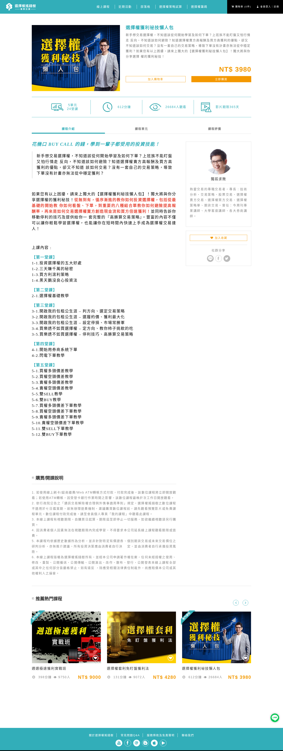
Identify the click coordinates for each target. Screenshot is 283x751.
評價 (214, 128)
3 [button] (144, 681)
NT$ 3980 (235, 69)
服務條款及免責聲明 (161, 735)
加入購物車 (155, 79)
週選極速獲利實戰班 (49, 669)
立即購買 (221, 79)
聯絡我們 (188, 735)
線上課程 (103, 6)
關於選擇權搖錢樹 (101, 735)
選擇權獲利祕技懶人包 (20, 7)
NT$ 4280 (164, 677)
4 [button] (150, 681)
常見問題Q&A (130, 735)
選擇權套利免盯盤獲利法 (128, 669)
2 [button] (139, 681)
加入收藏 (220, 237)
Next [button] (245, 603)
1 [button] (133, 681)
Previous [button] (236, 603)
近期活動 (125, 6)
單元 (141, 128)
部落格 (145, 6)
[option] (66, 649)
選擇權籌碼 (199, 6)
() (243, 6)
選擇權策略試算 (170, 6)
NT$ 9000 (89, 677)
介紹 (68, 128)
